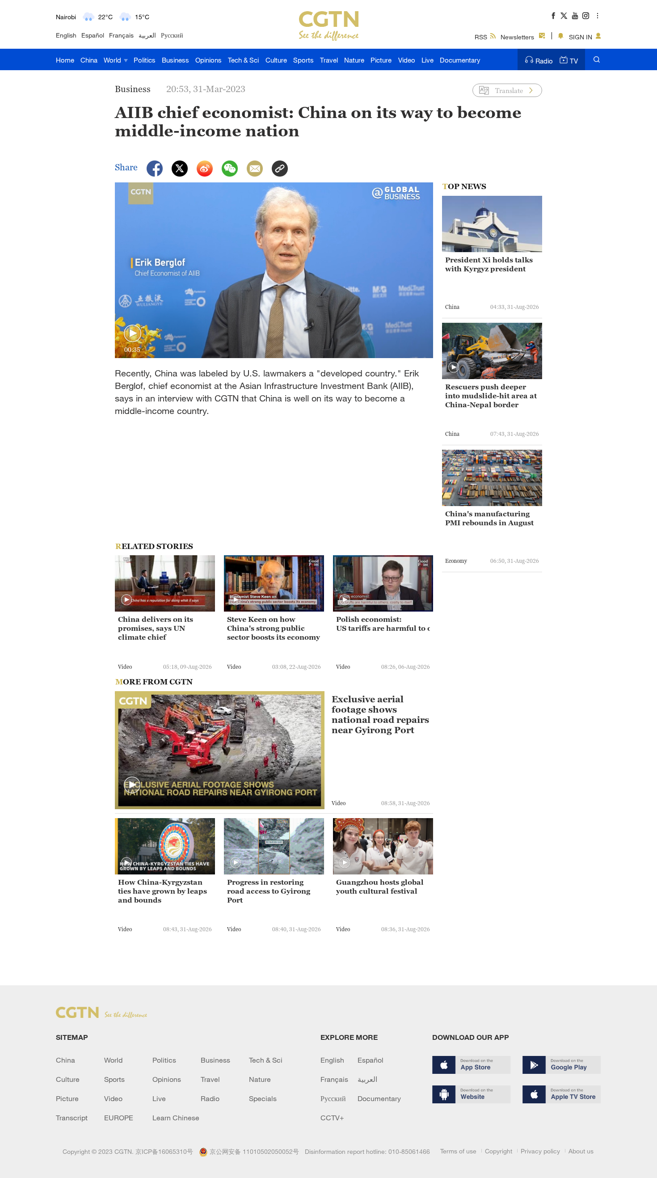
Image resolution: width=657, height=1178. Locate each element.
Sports (303, 60)
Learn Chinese (175, 1118)
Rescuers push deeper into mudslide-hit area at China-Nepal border (491, 396)
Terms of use (458, 1151)
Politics (145, 60)
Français (121, 35)
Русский (172, 35)
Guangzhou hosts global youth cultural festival (380, 886)
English (66, 35)
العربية (147, 35)
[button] (132, 334)
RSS (481, 37)
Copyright (498, 1151)
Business (175, 60)
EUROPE (118, 1118)
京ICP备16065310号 (164, 1151)
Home (65, 60)
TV (574, 61)
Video (406, 60)
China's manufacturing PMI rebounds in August (489, 518)
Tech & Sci (243, 60)
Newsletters (517, 37)
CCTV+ (332, 1118)
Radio (544, 61)
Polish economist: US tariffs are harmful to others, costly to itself (383, 623)
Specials (263, 1098)
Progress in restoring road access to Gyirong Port (268, 891)
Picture (381, 60)
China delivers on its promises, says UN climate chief (155, 628)
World (113, 60)
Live (427, 60)
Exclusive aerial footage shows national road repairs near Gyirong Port (380, 714)
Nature (354, 60)
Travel (329, 60)
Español (92, 35)
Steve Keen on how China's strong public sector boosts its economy (273, 628)
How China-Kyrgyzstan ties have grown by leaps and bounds (162, 891)
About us (581, 1151)
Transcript (72, 1118)
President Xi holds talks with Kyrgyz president (489, 264)
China (88, 60)
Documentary (460, 60)
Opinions (208, 60)
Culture (276, 60)
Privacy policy (540, 1151)
